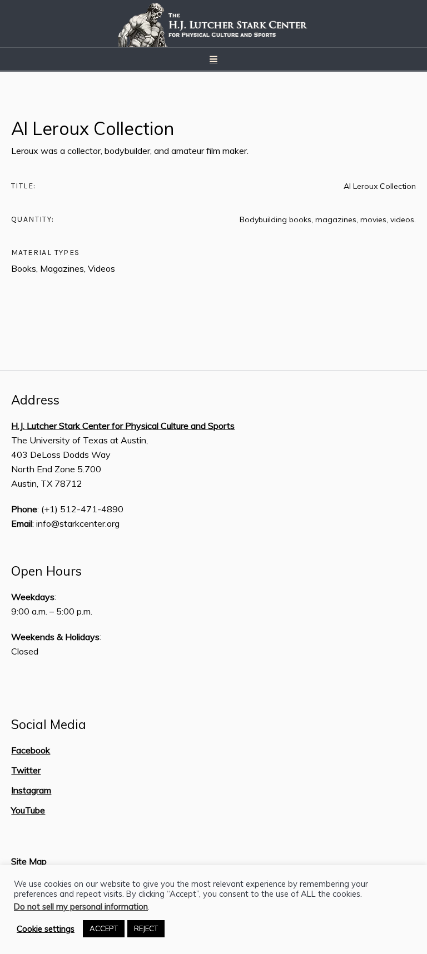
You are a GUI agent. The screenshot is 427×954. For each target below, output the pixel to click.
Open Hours (46, 571)
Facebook (30, 750)
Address (35, 400)
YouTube (28, 810)
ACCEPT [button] (104, 928)
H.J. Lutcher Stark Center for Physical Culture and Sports (123, 425)
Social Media (48, 724)
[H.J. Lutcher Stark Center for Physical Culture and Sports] (213, 23)
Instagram (31, 790)
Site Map (29, 861)
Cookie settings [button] (46, 929)
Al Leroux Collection (92, 128)
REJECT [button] (146, 928)
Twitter (26, 770)
